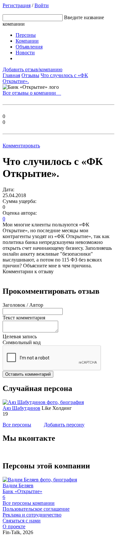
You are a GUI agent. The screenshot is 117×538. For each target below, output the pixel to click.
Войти (41, 5)
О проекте (14, 526)
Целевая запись (20, 336)
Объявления (29, 46)
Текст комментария (24, 317)
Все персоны (17, 424)
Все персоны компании (29, 503)
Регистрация (17, 5)
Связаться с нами (22, 520)
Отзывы (30, 75)
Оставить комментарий (28, 374)
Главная (11, 75)
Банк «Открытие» (22, 491)
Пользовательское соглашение (36, 509)
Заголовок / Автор (23, 305)
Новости (25, 52)
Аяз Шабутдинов (21, 408)
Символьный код (22, 342)
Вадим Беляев (18, 485)
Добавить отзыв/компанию (32, 69)
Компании (27, 41)
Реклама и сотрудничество (32, 515)
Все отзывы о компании (32, 93)
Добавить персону (64, 424)
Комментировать (21, 145)
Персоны (26, 35)
